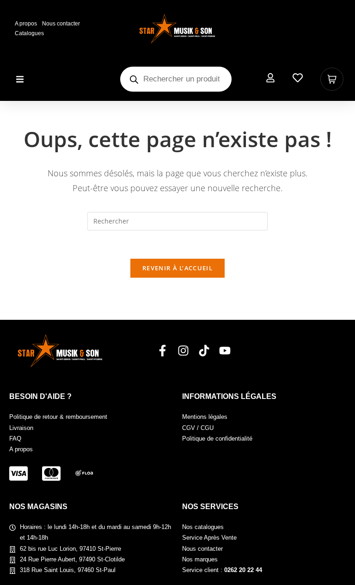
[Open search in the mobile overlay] (176, 79)
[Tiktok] (204, 350)
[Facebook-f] (162, 350)
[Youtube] (225, 350)
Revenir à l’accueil (177, 268)
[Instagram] (183, 350)
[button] (20, 79)
